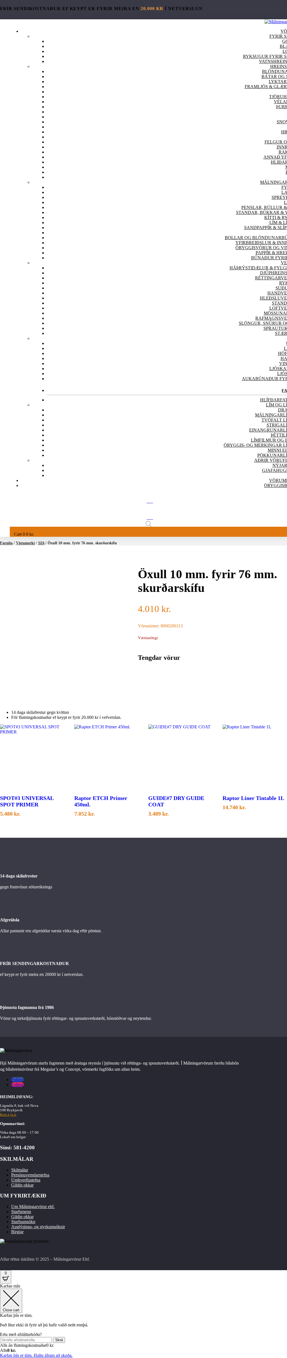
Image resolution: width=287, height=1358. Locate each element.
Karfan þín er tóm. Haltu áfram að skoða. (36, 1355)
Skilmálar (19, 1170)
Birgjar (17, 1231)
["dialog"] (143, 1321)
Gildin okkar (22, 1185)
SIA (41, 543)
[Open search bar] (148, 524)
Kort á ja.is (8, 1114)
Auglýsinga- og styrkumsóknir (38, 1226)
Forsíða (6, 543)
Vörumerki (25, 543)
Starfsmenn (21, 1211)
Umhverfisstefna (25, 1180)
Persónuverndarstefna (30, 1175)
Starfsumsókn (23, 1221)
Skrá (59, 1340)
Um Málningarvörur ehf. (33, 1206)
